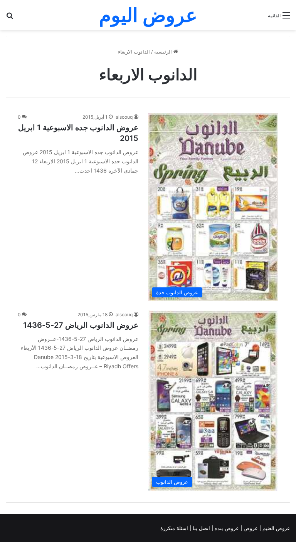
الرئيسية (163, 52)
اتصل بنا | (201, 528)
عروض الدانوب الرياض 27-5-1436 (80, 325)
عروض (250, 528)
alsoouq (124, 117)
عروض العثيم (275, 528)
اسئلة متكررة (175, 528)
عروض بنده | (226, 528)
